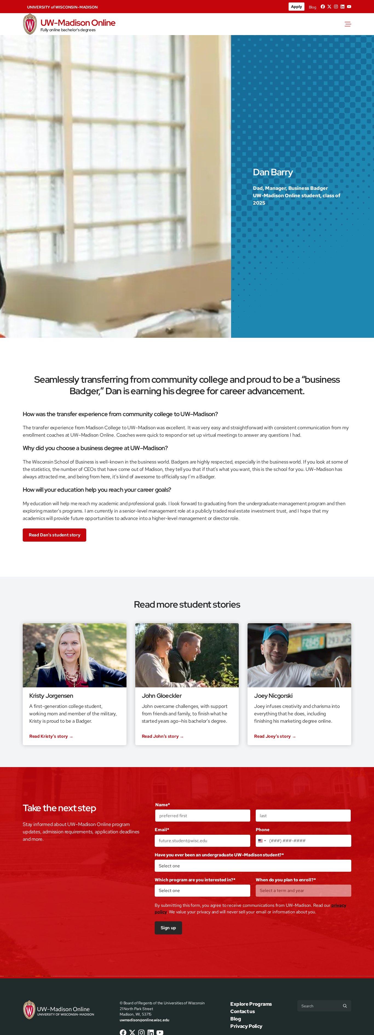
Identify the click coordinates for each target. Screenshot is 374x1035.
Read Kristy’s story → (51, 736)
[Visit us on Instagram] (336, 6)
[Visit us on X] (329, 6)
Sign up (168, 928)
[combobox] (261, 841)
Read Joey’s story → (275, 736)
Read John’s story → (163, 736)
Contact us (242, 1011)
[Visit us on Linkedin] (342, 6)
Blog (312, 7)
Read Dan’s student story (54, 535)
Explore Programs (251, 1004)
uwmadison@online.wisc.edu (144, 1019)
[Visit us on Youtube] (349, 6)
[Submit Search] (345, 1006)
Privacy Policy (246, 1026)
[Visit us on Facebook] (323, 6)
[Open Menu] (349, 24)
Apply (296, 6)
